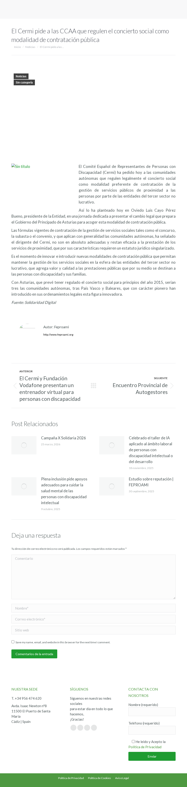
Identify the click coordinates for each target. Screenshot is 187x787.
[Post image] (23, 445)
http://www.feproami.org (58, 334)
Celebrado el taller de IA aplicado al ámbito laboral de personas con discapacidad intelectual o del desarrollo (151, 449)
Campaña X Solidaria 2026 (63, 437)
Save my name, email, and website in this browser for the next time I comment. (63, 642)
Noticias (21, 76)
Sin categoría (24, 82)
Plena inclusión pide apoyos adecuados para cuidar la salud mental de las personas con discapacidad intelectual (64, 491)
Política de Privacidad (144, 747)
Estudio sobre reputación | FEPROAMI (151, 482)
